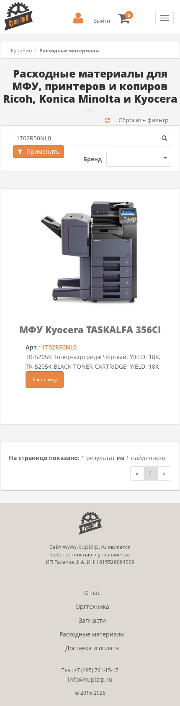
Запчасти (92, 620)
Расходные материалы (92, 634)
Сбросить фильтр (143, 120)
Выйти (101, 20)
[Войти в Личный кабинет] (78, 18)
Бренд (92, 159)
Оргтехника (92, 606)
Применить (42, 151)
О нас (92, 593)
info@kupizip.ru (90, 679)
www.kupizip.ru (85, 547)
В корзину (44, 379)
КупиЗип (21, 50)
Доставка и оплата (92, 648)
